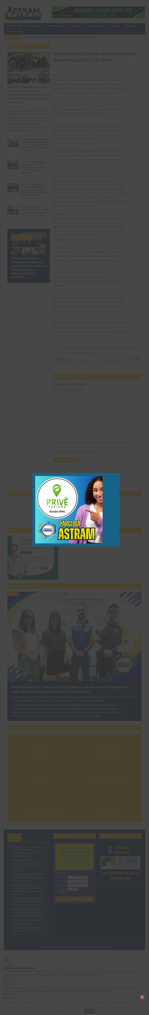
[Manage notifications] (142, 997)
